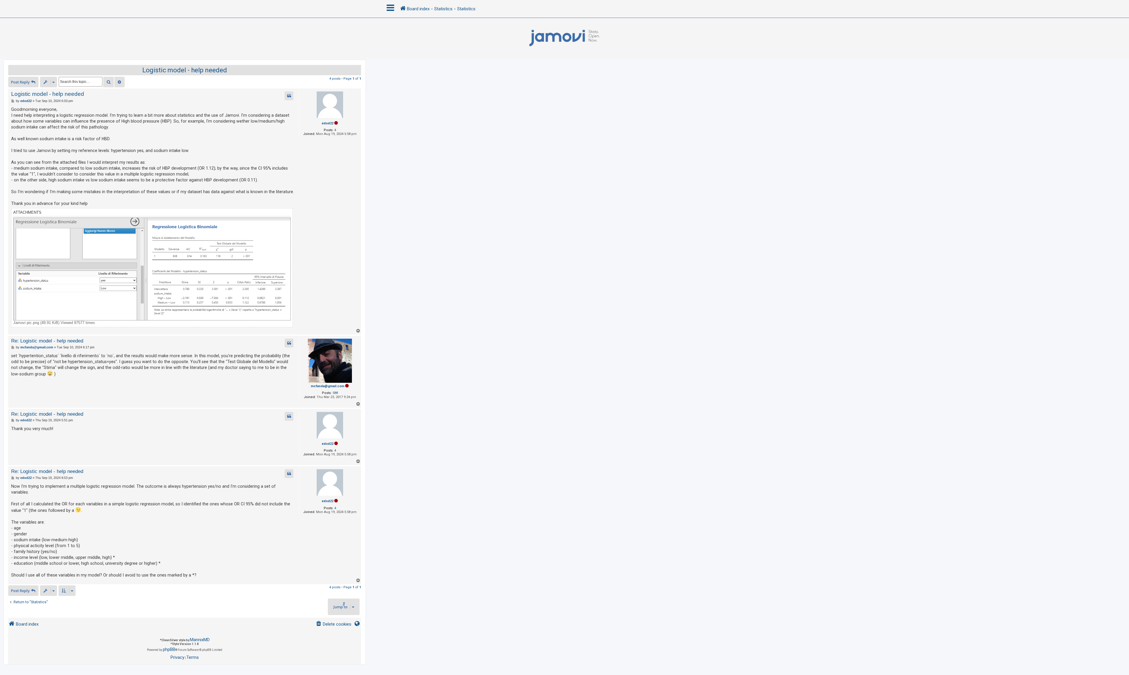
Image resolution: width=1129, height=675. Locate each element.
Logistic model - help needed (184, 70)
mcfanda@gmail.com (327, 386)
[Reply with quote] (289, 95)
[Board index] (564, 38)
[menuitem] (333, 624)
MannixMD (200, 639)
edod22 (327, 123)
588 (335, 393)
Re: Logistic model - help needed (47, 340)
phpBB (169, 649)
